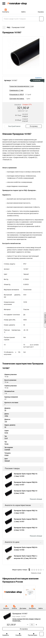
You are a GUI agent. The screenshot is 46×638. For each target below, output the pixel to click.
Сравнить (5, 635)
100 (5, 421)
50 (5, 410)
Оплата (14, 608)
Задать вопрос (45, 319)
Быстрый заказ (14, 126)
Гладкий (7, 449)
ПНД (8, 27)
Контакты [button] (5, 12)
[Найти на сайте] (41, 18)
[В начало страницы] (42, 634)
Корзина (41, 12)
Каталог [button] (6, 608)
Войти (23, 12)
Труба (6, 444)
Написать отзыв (36, 573)
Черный (7, 461)
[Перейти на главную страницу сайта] (18, 3)
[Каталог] (3, 3)
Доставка (23, 608)
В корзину (34, 126)
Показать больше (36, 499)
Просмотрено (32, 635)
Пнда (6, 433)
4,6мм (6, 455)
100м (6, 416)
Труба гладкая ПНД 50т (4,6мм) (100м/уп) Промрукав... (26, 620)
